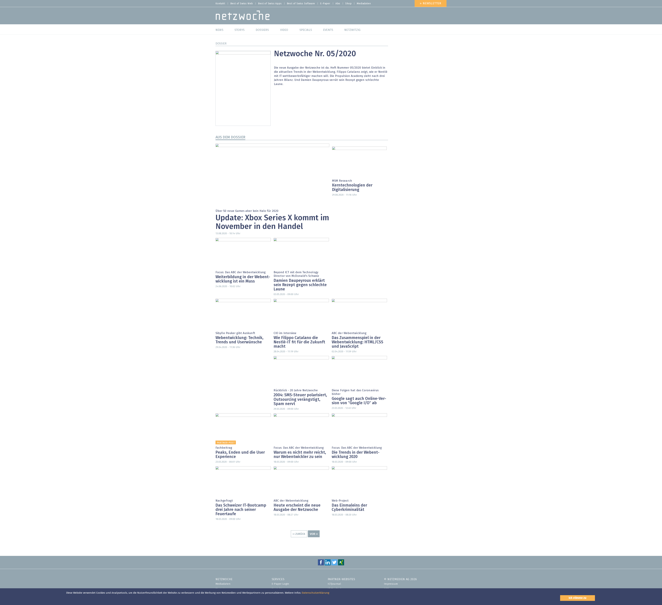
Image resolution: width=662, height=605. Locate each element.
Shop (348, 3)
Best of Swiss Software (301, 3)
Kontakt (220, 3)
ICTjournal (334, 584)
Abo (337, 3)
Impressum (391, 584)
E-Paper (325, 3)
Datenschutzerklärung (315, 593)
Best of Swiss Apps (270, 3)
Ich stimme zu (577, 598)
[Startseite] (242, 16)
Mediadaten (364, 3)
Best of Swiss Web (241, 3)
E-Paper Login (280, 584)
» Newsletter (430, 3)
